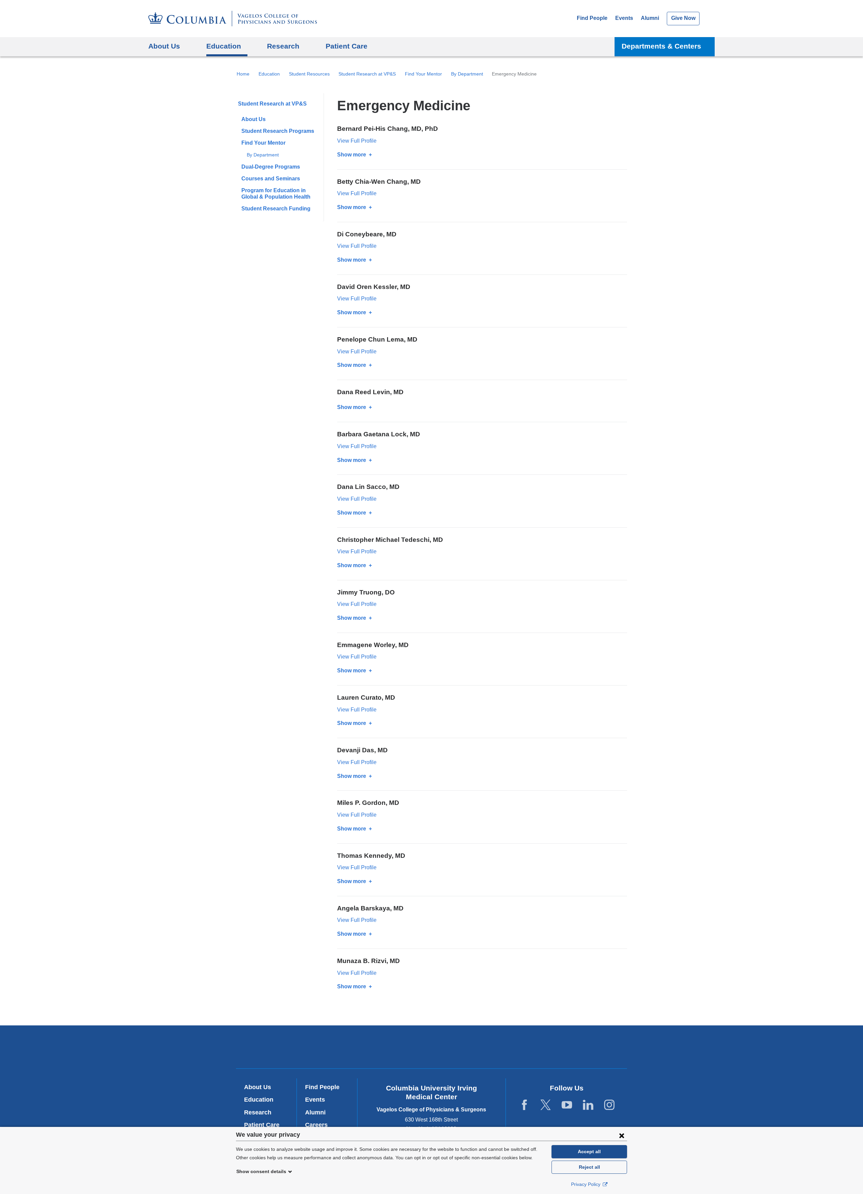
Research (257, 1112)
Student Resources (309, 74)
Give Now (683, 18)
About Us (253, 119)
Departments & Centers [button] (661, 46)
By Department (467, 74)
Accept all (589, 1151)
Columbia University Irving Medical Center (340, 1046)
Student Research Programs (277, 131)
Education (269, 74)
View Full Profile (357, 141)
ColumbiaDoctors (528, 1046)
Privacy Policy (586, 1184)
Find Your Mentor (423, 74)
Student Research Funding (275, 208)
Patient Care (346, 46)
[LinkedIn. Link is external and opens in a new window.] (588, 1105)
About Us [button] (164, 46)
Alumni (650, 18)
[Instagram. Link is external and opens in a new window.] (609, 1105)
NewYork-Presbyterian (431, 1048)
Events (624, 18)
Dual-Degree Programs (270, 167)
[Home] (232, 18)
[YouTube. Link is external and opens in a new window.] (566, 1105)
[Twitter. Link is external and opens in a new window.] (545, 1105)
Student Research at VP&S (367, 74)
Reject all (589, 1167)
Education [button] (223, 46)
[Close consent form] (621, 1135)
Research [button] (283, 46)
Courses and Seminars (270, 178)
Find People (592, 18)
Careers (316, 1125)
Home (243, 74)
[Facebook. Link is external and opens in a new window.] (524, 1105)
